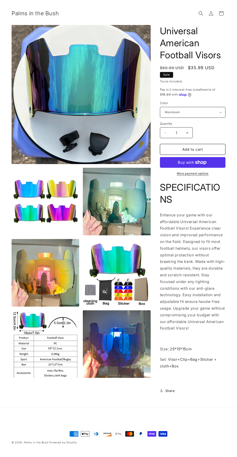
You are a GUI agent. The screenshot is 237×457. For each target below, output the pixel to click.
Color (164, 103)
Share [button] (170, 391)
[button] (201, 13)
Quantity (166, 123)
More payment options (193, 173)
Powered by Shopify (63, 442)
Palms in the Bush (36, 442)
